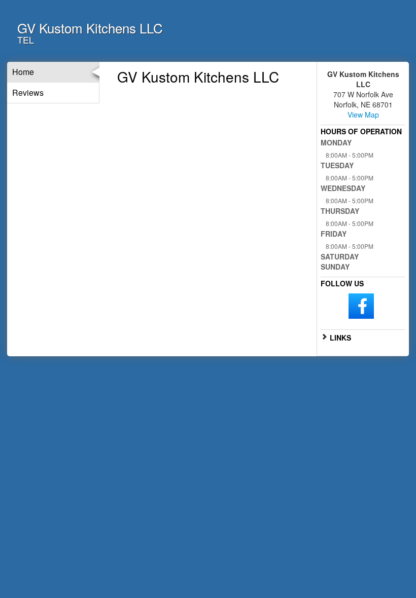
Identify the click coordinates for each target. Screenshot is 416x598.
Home (23, 72)
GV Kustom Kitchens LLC (90, 27)
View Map (363, 114)
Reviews (28, 92)
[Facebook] (361, 305)
